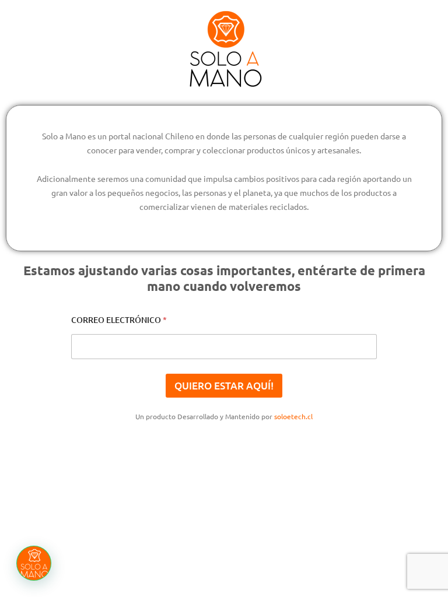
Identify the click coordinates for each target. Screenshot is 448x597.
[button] (33, 563)
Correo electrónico (119, 319)
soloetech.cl (293, 416)
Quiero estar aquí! (224, 385)
